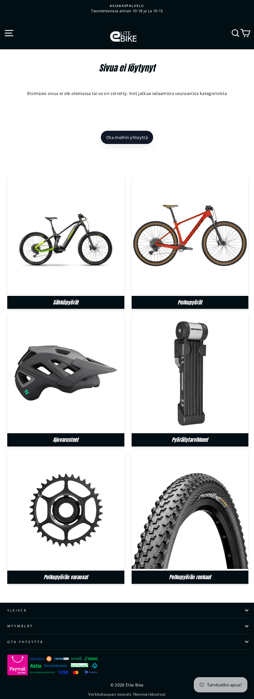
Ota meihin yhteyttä (127, 137)
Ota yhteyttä (25, 641)
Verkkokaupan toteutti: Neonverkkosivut (126, 694)
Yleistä (17, 610)
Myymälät (20, 626)
